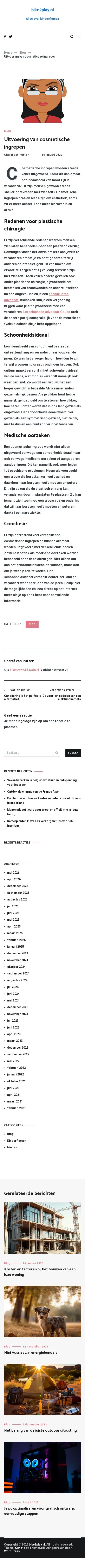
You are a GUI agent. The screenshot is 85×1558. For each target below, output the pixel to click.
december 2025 (17, 886)
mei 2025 (13, 919)
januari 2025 (15, 946)
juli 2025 (13, 906)
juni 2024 (13, 993)
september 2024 (18, 973)
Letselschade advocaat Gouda (46, 312)
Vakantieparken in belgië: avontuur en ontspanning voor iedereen (42, 782)
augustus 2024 (17, 980)
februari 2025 (16, 940)
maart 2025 (15, 933)
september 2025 (18, 892)
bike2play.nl (42, 10)
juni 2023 (13, 1027)
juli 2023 (13, 1020)
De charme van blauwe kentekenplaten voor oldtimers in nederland (44, 800)
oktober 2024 (16, 966)
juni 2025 (13, 913)
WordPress (12, 1551)
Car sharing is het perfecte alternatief (22, 695)
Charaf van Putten (16, 154)
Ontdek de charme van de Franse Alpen (33, 791)
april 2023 (14, 1034)
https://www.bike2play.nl (24, 669)
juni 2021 (13, 1088)
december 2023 (17, 1007)
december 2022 (17, 1047)
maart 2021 (15, 1101)
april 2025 (14, 926)
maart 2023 (15, 1040)
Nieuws (12, 1147)
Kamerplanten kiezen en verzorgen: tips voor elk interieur (40, 823)
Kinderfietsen (16, 1140)
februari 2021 (16, 1108)
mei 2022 (13, 1061)
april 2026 (14, 879)
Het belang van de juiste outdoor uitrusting (40, 1430)
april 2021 (14, 1094)
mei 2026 (13, 872)
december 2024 (17, 953)
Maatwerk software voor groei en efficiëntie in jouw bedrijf (42, 812)
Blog (7, 131)
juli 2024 (13, 987)
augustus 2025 (17, 899)
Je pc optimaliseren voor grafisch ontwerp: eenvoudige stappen (39, 1511)
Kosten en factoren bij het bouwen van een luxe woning (40, 1272)
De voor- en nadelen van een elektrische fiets (61, 695)
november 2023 (17, 1014)
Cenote (20, 1547)
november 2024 (17, 960)
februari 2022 (16, 1067)
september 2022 (18, 1054)
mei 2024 (13, 1000)
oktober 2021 (16, 1081)
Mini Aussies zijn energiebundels (30, 1353)
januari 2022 (15, 1074)
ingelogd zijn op (30, 721)
